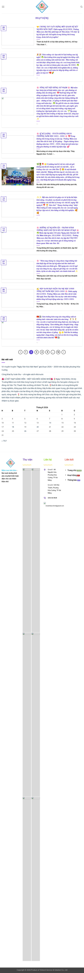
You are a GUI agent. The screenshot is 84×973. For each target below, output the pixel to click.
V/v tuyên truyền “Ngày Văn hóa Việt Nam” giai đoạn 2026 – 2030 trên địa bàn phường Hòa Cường (41, 368)
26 (25, 431)
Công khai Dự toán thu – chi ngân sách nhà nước (23, 374)
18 (13, 427)
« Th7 (4, 441)
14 (50, 423)
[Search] (81, 7)
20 (38, 427)
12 (58, 352)
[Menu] (3, 7)
